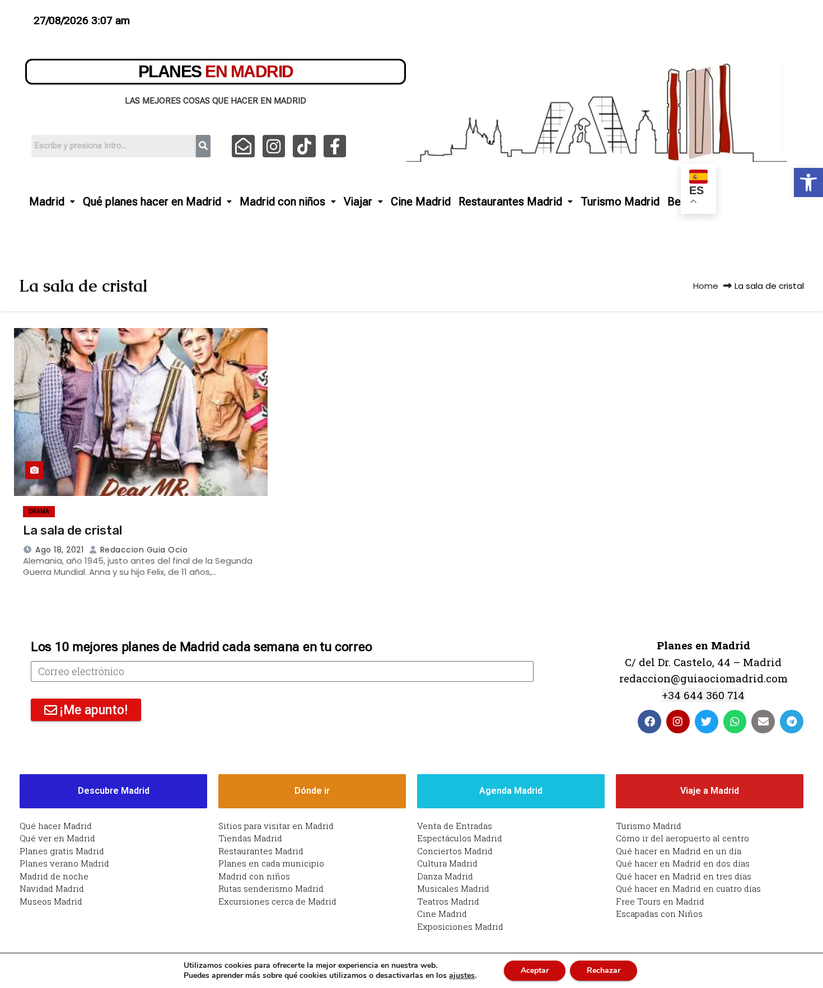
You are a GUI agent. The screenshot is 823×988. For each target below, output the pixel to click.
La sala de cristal (72, 530)
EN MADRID (215, 71)
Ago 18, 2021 (59, 549)
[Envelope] (763, 721)
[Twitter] (706, 721)
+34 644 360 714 (703, 695)
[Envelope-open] (243, 146)
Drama (39, 511)
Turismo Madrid (620, 201)
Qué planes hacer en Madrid (152, 201)
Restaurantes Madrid (510, 201)
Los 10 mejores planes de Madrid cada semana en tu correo (201, 646)
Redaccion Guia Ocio (142, 549)
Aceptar (535, 970)
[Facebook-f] (335, 146)
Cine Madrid (421, 201)
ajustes (462, 976)
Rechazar (603, 970)
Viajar (358, 201)
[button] (808, 182)
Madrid (46, 201)
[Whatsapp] (735, 721)
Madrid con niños (282, 201)
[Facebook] (649, 721)
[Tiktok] (304, 146)
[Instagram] (274, 146)
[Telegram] (791, 721)
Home (705, 286)
